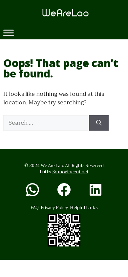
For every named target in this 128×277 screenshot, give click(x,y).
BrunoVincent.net (70, 172)
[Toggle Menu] (8, 33)
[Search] (99, 123)
